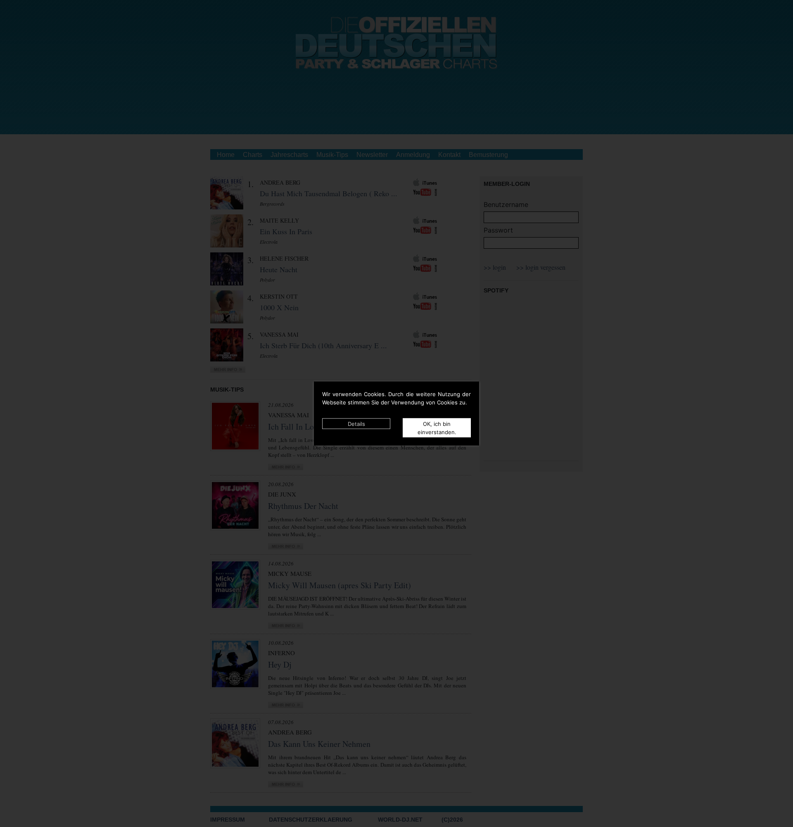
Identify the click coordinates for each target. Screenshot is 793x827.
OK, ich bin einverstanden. (437, 428)
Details (356, 424)
